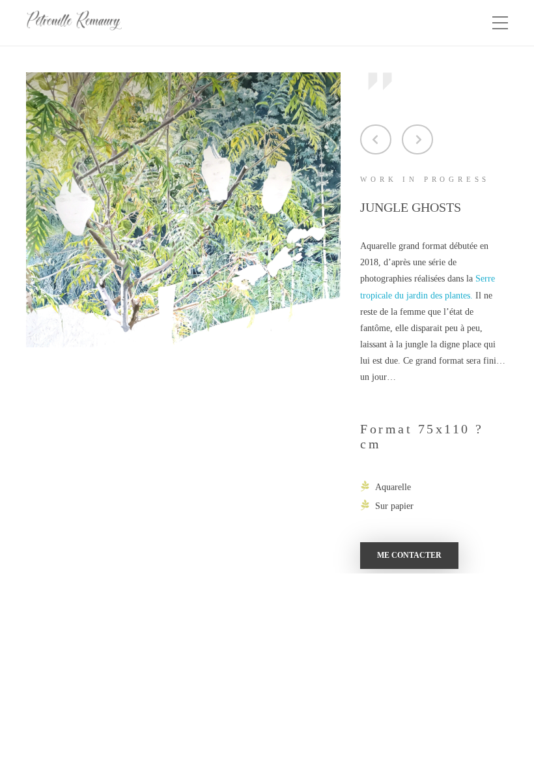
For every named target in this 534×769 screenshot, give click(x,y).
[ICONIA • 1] (375, 139)
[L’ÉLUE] (417, 139)
